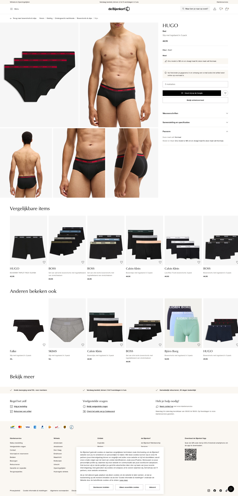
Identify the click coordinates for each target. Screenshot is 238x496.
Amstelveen (58, 446)
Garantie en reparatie (18, 468)
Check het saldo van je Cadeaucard (101, 411)
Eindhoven (58, 454)
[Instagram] (208, 490)
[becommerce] (71, 428)
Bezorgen (13, 461)
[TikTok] (226, 490)
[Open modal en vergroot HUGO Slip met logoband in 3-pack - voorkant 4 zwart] (39, 75)
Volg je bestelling (20, 406)
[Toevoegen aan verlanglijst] (225, 93)
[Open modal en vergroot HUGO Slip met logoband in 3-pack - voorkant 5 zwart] (119, 75)
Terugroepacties (16, 472)
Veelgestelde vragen (18, 446)
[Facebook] (214, 490)
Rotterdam (58, 461)
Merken (100, 446)
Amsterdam (58, 443)
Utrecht (56, 464)
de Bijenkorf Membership (150, 443)
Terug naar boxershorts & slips (24, 18)
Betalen (13, 457)
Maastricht (57, 457)
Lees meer (124, 480)
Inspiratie (100, 443)
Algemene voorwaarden (59, 491)
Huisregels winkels (61, 472)
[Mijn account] (214, 8)
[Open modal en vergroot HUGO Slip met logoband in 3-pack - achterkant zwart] (26, 163)
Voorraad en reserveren (19, 454)
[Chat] (231, 489)
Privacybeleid (15, 491)
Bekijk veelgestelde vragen (97, 406)
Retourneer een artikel (22, 411)
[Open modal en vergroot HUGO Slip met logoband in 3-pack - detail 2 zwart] (79, 163)
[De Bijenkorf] (119, 9)
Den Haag (57, 450)
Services (144, 446)
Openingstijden (59, 468)
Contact (13, 450)
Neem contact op (166, 406)
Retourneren (15, 464)
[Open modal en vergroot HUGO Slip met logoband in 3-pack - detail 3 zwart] (132, 163)
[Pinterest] (220, 490)
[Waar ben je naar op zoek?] (183, 9)
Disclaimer (76, 491)
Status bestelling (16, 443)
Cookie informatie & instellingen (35, 491)
